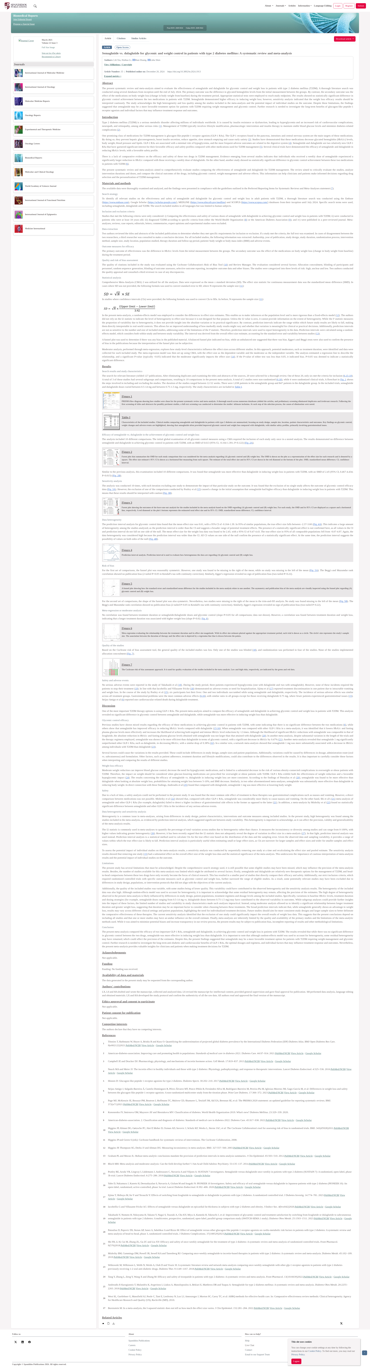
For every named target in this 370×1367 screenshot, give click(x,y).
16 (203, 696)
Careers (131, 1345)
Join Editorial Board (22, 19)
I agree (296, 1361)
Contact (248, 1350)
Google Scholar (164, 1045)
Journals (280, 5)
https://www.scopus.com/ (255, 202)
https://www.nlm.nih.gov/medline (208, 202)
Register (349, 5)
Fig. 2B (116, 475)
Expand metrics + (112, 76)
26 (152, 833)
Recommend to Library (51, 57)
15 (199, 489)
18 (280, 379)
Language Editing (323, 5)
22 (212, 743)
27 (303, 833)
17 (271, 688)
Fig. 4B (153, 539)
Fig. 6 (204, 618)
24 (127, 777)
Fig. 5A (314, 570)
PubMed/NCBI (133, 1045)
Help (247, 1340)
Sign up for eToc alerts (51, 53)
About (268, 5)
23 (153, 746)
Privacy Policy (298, 1354)
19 (179, 685)
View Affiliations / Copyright (118, 64)
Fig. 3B (167, 493)
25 (185, 785)
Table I (238, 387)
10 (225, 264)
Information (304, 5)
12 (337, 315)
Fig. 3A (111, 489)
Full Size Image (48, 47)
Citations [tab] (121, 38)
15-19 (349, 375)
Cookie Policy (314, 1351)
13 (317, 333)
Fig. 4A (317, 524)
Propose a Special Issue (24, 24)
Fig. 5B (343, 601)
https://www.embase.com (115, 202)
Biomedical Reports (25, 15)
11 (241, 286)
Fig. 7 (130, 653)
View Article (147, 1045)
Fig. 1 (343, 379)
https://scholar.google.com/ (162, 202)
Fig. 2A (249, 442)
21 (280, 739)
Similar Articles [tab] (138, 38)
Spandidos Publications (139, 1340)
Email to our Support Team (257, 1354)
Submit (361, 5)
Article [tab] (107, 38)
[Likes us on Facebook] (29, 1342)
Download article (344, 39)
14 (233, 356)
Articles (292, 5)
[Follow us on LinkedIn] (22, 1342)
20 (264, 735)
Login (338, 5)
